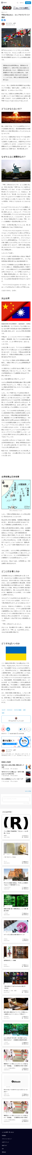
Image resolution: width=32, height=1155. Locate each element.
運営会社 (4, 1152)
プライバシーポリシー (7, 1138)
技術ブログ (4, 1145)
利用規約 (4, 1135)
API (3, 1148)
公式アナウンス (5, 1142)
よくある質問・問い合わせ (8, 1132)
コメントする (26, 803)
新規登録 (28, 2)
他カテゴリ (4, 12)
